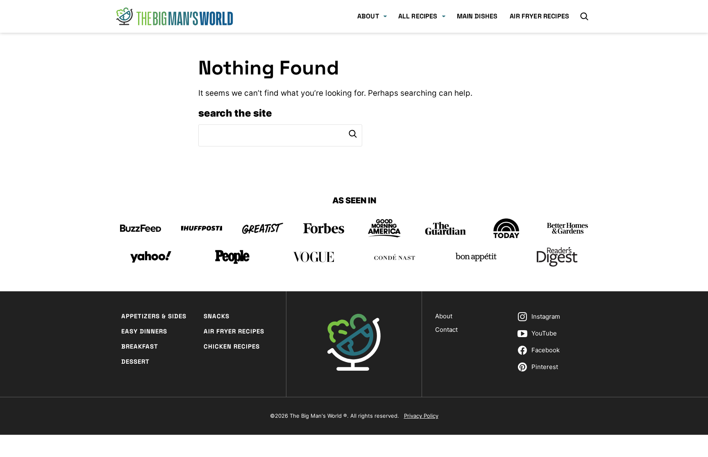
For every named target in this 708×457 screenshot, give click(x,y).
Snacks (216, 316)
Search (353, 134)
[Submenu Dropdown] (385, 16)
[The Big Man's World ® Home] (174, 16)
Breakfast (139, 346)
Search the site (235, 113)
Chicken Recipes (232, 346)
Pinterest (544, 367)
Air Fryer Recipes (539, 16)
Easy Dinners (144, 331)
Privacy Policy (421, 415)
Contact (446, 329)
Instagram (545, 316)
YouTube (544, 333)
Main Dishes (477, 16)
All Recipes (418, 16)
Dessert (135, 361)
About (368, 16)
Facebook (545, 350)
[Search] (584, 16)
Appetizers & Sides (153, 316)
